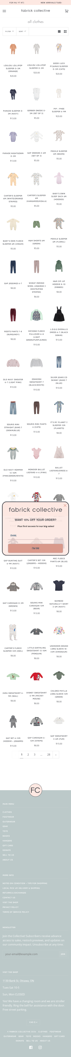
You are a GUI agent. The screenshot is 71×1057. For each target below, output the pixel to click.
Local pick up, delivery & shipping (21, 888)
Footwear (8, 817)
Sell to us (8, 855)
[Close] (65, 505)
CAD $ (32, 1022)
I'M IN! (35, 548)
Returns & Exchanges (14, 893)
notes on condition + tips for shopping (25, 883)
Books (6, 836)
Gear (5, 826)
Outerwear (9, 822)
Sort (21, 31)
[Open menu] (8, 11)
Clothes (7, 812)
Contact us (9, 897)
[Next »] (56, 754)
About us (8, 860)
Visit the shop (10, 902)
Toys (5, 831)
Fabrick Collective (19, 1031)
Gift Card (8, 845)
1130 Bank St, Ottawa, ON (18, 981)
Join (63, 954)
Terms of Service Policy (16, 912)
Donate (7, 850)
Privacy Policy (10, 907)
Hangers (7, 841)
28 (48, 754)
